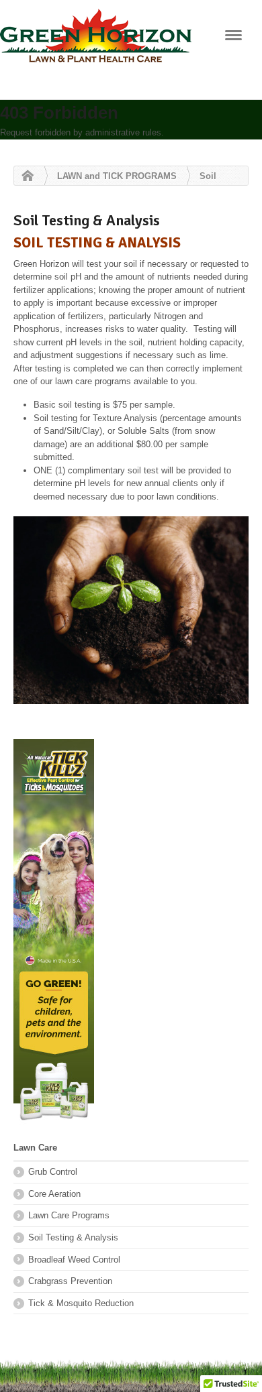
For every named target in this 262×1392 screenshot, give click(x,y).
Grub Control (52, 1172)
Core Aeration (54, 1194)
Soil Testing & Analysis (73, 1237)
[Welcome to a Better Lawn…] (95, 39)
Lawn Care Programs (69, 1215)
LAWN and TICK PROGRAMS (117, 176)
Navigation (233, 35)
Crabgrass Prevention (70, 1281)
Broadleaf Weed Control (74, 1260)
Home (24, 176)
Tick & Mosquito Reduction (81, 1303)
